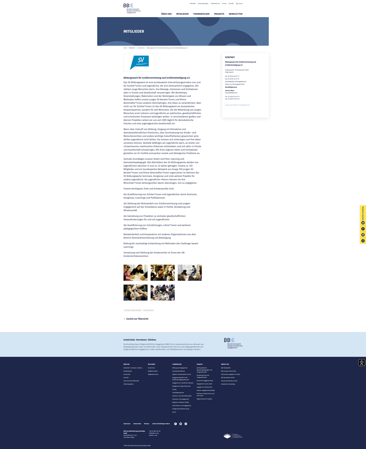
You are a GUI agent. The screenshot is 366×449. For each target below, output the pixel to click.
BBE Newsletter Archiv (228, 377)
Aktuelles (193, 3)
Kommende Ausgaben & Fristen (230, 374)
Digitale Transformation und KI (181, 374)
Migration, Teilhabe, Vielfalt (180, 402)
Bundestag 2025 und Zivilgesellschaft (203, 376)
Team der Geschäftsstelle (131, 381)
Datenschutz (137, 424)
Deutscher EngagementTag (205, 380)
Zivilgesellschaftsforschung (180, 409)
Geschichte (127, 374)
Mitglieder (182, 14)
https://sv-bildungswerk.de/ (235, 84)
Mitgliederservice (153, 374)
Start (125, 48)
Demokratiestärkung (178, 371)
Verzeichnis (141, 48)
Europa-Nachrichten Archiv (229, 381)
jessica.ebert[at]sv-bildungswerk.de (237, 105)
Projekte (219, 14)
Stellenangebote (129, 384)
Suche (240, 3)
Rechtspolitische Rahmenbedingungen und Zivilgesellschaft (204, 370)
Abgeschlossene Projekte (204, 399)
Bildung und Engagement (179, 368)
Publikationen (215, 3)
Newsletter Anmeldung (228, 384)
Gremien (126, 377)
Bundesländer (128, 371)
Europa (174, 389)
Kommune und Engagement (180, 399)
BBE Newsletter (226, 368)
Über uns (166, 14)
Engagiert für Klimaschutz (204, 387)
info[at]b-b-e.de (154, 433)
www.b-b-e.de (153, 435)
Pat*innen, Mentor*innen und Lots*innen (205, 395)
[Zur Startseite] (132, 9)
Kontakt (231, 3)
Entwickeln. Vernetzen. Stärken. (133, 368)
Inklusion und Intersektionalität (181, 396)
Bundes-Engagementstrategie (206, 390)
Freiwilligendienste (178, 392)
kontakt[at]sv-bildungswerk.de (235, 81)
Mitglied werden (153, 371)
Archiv (174, 412)
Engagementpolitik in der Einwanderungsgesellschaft (180, 379)
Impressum (127, 424)
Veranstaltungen (203, 3)
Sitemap (146, 424)
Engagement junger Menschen (181, 386)
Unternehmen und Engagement (181, 405)
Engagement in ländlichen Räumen (182, 383)
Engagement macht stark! (204, 384)
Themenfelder (201, 14)
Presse (224, 3)
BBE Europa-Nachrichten (228, 371)
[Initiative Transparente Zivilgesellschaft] (232, 436)
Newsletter (235, 14)
